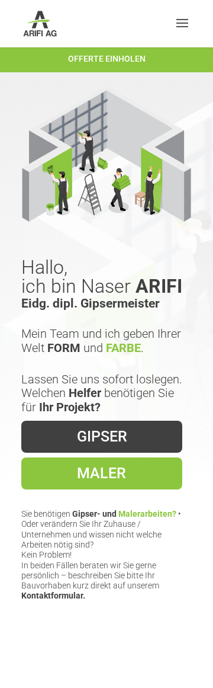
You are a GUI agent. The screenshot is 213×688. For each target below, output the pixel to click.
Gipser (102, 436)
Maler (101, 473)
